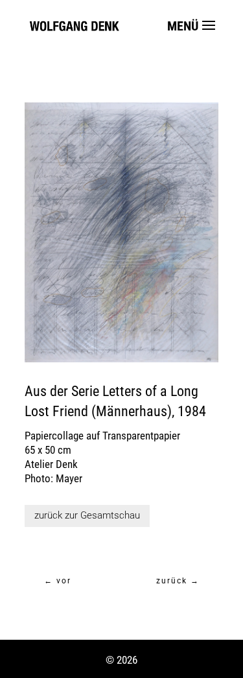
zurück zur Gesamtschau (87, 515)
